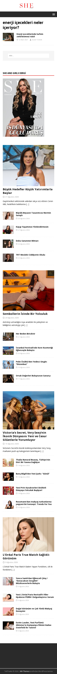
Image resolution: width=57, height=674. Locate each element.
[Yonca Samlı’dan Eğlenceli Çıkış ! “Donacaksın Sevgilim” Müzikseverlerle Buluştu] (8, 583)
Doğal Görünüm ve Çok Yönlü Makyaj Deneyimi (34, 609)
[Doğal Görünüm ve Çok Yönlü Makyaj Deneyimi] (8, 614)
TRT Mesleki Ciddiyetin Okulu (30, 254)
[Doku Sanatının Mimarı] (8, 246)
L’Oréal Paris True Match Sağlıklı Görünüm (26, 556)
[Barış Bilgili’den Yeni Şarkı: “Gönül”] (8, 479)
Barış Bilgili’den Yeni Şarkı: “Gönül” (33, 473)
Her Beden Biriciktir (25, 333)
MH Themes (24, 671)
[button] (53, 14)
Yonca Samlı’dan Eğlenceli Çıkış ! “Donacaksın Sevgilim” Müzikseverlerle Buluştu (31, 581)
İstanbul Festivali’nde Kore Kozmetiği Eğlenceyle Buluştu (34, 348)
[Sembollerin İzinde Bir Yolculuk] (28, 309)
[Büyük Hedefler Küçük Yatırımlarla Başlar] (28, 184)
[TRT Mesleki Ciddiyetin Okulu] (8, 260)
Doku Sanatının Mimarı (27, 240)
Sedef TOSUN (37, 40)
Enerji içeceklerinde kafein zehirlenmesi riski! (30, 35)
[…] (27, 204)
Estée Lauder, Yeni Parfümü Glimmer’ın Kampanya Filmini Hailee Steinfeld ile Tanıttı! (33, 625)
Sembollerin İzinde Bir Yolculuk (25, 314)
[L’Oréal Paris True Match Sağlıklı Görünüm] (28, 550)
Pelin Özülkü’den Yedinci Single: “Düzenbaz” (31, 362)
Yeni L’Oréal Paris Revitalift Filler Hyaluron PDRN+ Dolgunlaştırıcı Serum (35, 595)
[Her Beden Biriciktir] (8, 339)
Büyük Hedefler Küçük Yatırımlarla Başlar (28, 191)
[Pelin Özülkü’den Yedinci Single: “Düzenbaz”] (8, 367)
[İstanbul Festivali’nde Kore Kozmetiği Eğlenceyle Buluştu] (8, 353)
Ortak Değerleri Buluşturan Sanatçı (33, 375)
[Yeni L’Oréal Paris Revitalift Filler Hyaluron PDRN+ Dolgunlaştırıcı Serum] (8, 600)
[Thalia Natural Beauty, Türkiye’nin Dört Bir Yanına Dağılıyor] (8, 465)
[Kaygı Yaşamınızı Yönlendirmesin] (8, 232)
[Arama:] (28, 55)
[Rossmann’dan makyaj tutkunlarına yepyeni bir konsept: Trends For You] (8, 507)
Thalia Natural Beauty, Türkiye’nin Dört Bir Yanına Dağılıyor (33, 461)
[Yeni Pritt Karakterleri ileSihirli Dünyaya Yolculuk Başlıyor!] (8, 493)
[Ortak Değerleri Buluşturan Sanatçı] (8, 381)
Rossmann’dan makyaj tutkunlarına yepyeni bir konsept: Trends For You (34, 502)
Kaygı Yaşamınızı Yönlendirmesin (32, 226)
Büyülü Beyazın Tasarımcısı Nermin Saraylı (33, 214)
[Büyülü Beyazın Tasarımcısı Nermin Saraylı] (8, 218)
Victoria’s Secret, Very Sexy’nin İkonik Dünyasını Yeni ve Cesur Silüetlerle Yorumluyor (25, 436)
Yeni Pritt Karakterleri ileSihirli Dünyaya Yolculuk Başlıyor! (31, 488)
